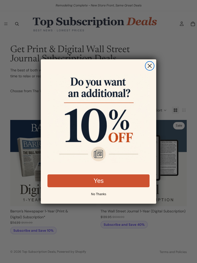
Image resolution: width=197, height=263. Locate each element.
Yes (99, 180)
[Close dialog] (149, 65)
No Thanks (98, 194)
